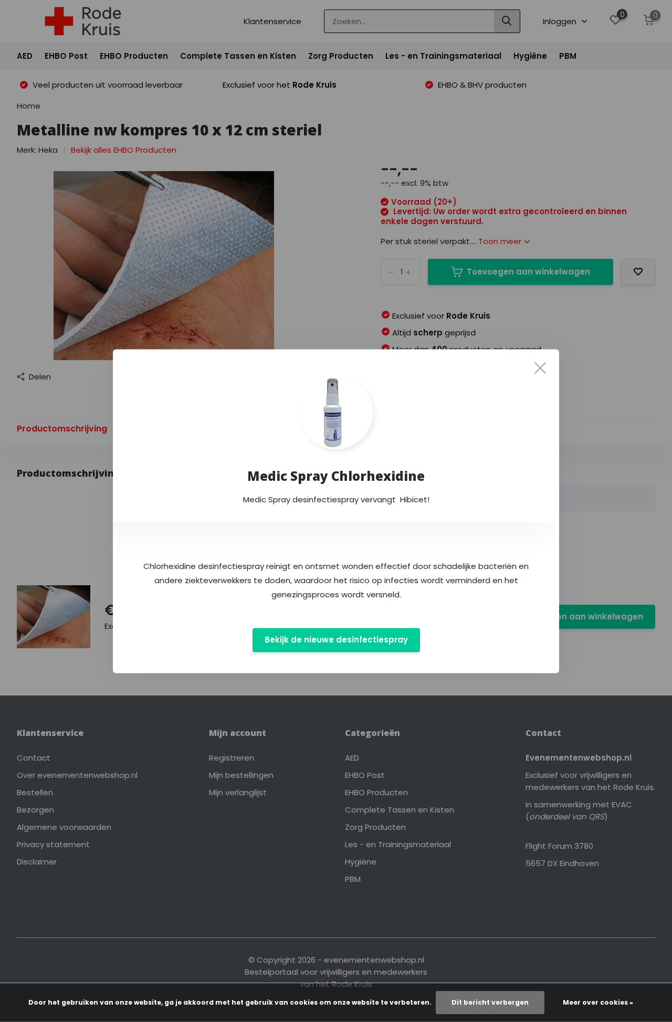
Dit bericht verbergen (490, 1002)
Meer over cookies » (598, 1002)
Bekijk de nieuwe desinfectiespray (336, 640)
